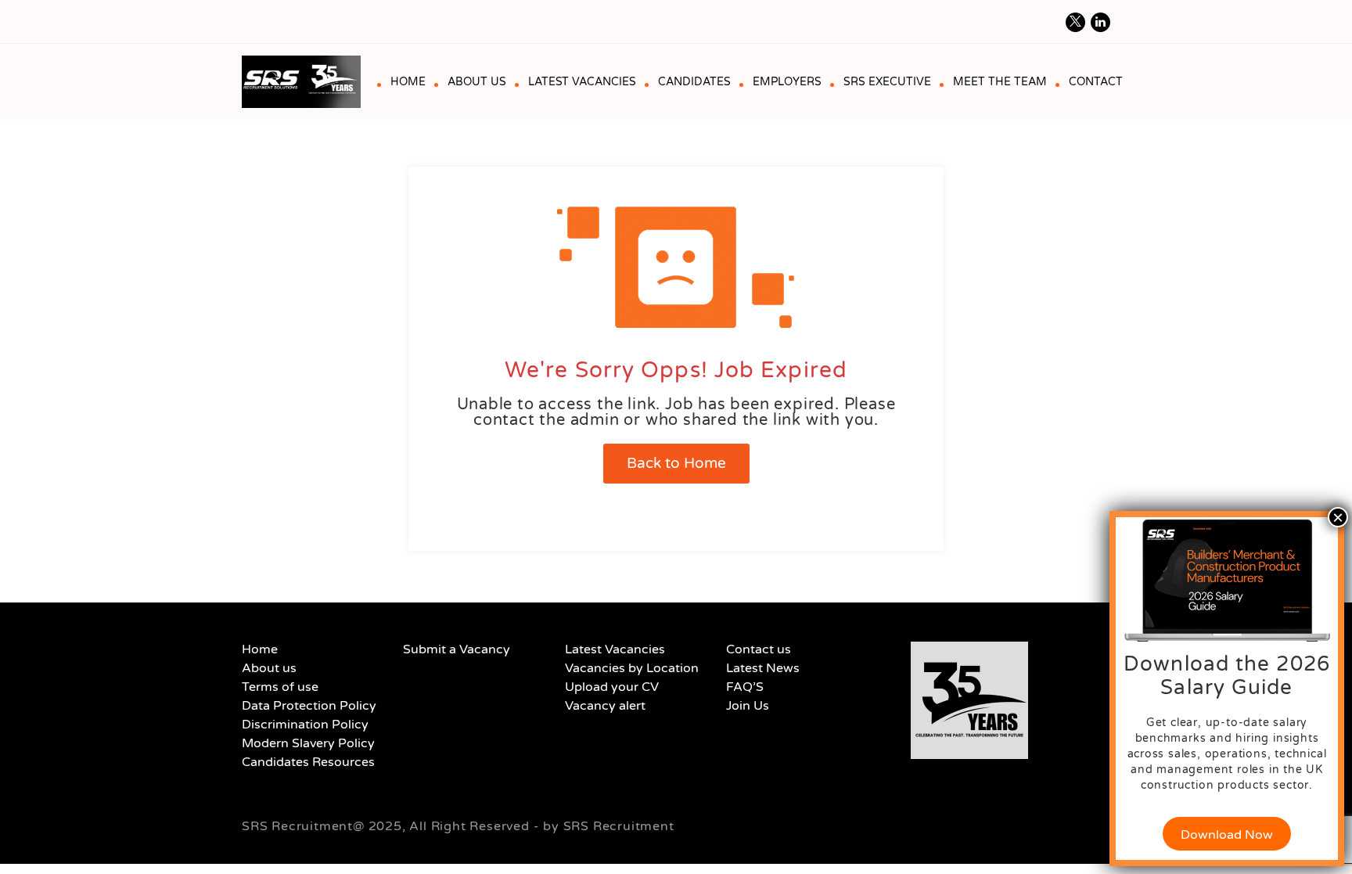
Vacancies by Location (632, 668)
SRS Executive (887, 81)
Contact (1096, 81)
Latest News (763, 668)
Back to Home (676, 463)
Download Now (1227, 835)
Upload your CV (612, 687)
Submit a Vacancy (456, 649)
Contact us (758, 649)
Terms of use (280, 687)
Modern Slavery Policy (308, 743)
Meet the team (1000, 81)
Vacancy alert (605, 706)
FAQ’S (745, 687)
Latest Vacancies (582, 81)
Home (408, 81)
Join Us (747, 706)
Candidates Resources (308, 762)
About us (477, 81)
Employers (787, 81)
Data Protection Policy (309, 706)
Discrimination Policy (305, 724)
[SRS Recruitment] (307, 82)
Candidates (694, 81)
